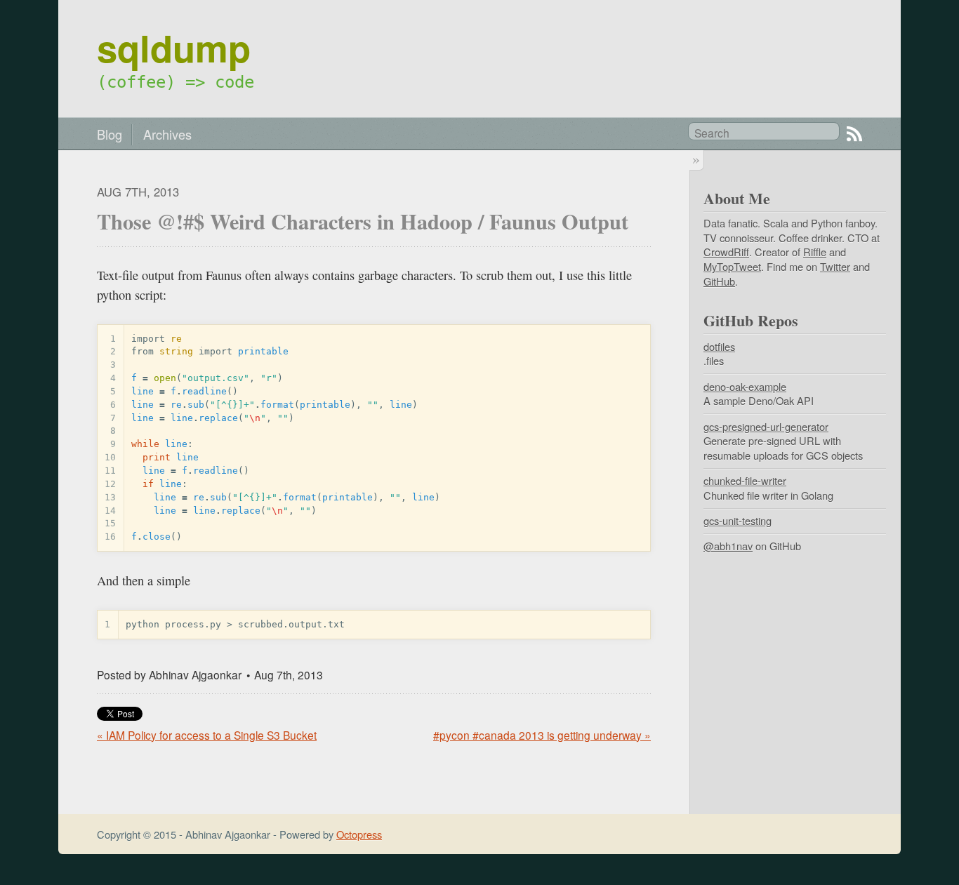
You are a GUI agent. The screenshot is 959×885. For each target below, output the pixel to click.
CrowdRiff (726, 251)
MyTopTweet (732, 266)
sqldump (174, 47)
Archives (167, 134)
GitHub (719, 281)
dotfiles (719, 346)
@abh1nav (728, 545)
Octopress (359, 834)
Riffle (814, 251)
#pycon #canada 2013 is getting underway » (542, 735)
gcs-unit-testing (737, 520)
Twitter (835, 266)
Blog (109, 134)
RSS (854, 134)
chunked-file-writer (744, 480)
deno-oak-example (744, 386)
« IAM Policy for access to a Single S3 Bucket (207, 735)
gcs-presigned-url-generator (765, 426)
